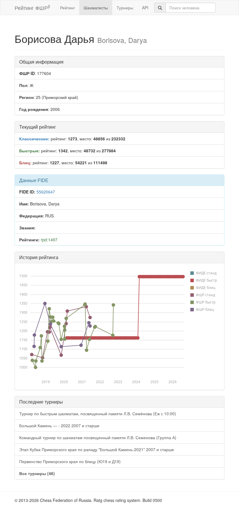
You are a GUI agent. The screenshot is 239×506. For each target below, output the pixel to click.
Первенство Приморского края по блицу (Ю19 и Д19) (70, 461)
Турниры (125, 8)
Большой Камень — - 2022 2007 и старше (59, 425)
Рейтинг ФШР (32, 7)
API (145, 8)
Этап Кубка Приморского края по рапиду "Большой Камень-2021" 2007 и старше (96, 449)
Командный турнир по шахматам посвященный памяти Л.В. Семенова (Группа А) (97, 437)
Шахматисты (96, 8)
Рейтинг (67, 8)
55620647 (45, 192)
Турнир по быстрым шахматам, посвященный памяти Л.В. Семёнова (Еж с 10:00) (97, 413)
